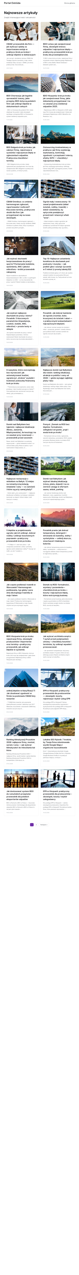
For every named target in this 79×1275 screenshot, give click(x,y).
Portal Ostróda (12, 3)
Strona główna (69, 3)
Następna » (43, 824)
